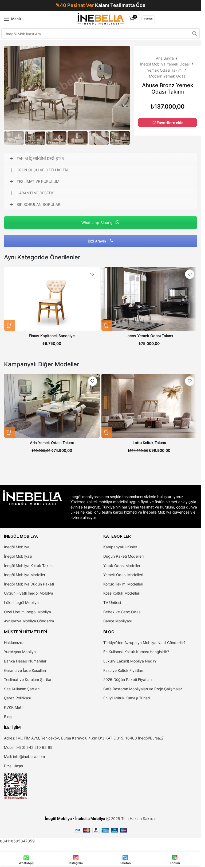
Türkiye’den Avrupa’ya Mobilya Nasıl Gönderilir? (144, 642)
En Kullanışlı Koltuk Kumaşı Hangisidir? (136, 651)
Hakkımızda (14, 642)
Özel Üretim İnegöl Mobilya (27, 612)
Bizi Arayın (97, 241)
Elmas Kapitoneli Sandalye (52, 335)
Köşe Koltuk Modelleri (121, 593)
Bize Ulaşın (13, 766)
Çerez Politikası (17, 698)
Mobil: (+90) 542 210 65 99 (28, 747)
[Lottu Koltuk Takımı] (149, 406)
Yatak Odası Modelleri (122, 565)
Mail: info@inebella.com (24, 756)
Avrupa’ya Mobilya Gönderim (29, 621)
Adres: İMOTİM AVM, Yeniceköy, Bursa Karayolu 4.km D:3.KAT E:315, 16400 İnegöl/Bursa (84, 738)
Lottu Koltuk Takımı (149, 442)
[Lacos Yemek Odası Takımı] (149, 299)
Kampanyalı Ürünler (120, 547)
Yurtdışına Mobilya (20, 651)
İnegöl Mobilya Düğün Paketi (29, 584)
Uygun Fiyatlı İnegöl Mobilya (28, 593)
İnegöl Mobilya (16, 547)
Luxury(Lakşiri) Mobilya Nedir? (129, 661)
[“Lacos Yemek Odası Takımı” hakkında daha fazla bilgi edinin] (106, 325)
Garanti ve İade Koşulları (25, 670)
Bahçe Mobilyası (117, 621)
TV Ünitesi (112, 602)
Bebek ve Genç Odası (122, 612)
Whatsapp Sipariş (97, 222)
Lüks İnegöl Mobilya (21, 602)
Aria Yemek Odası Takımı (52, 442)
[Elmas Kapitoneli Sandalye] (52, 299)
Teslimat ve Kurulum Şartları (28, 679)
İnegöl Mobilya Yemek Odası (165, 64)
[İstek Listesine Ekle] (92, 274)
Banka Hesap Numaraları (25, 661)
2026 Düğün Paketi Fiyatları (127, 679)
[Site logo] (100, 18)
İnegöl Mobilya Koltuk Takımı (28, 565)
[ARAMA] (194, 33)
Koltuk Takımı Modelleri (123, 584)
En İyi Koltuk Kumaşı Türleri (126, 698)
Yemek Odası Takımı (164, 70)
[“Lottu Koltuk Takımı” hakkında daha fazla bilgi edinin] (106, 432)
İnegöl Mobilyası (18, 556)
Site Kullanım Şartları (22, 689)
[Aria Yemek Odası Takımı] (52, 406)
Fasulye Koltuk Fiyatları (123, 670)
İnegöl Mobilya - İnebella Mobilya (75, 818)
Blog (8, 716)
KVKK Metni (14, 707)
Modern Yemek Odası (167, 76)
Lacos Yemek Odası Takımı (149, 335)
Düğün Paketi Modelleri (123, 556)
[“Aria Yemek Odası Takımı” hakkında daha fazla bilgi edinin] (9, 432)
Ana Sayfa (165, 58)
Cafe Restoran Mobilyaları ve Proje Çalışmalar (142, 689)
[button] (9, 88)
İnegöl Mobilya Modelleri (25, 574)
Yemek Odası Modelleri (123, 574)
